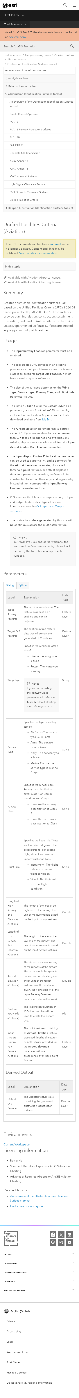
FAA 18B (15, 137)
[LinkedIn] (69, 1234)
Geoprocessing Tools (38, 55)
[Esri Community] (53, 1242)
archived (55, 244)
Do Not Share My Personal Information (29, 1382)
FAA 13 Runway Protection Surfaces (30, 129)
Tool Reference (13, 24)
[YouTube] (69, 1242)
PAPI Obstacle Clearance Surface (29, 192)
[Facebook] (53, 1234)
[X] (61, 1234)
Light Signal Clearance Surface (27, 184)
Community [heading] (10, 1263)
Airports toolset (16, 59)
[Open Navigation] (74, 5)
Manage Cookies (16, 1372)
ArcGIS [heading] (8, 1254)
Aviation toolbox (64, 55)
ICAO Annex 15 (19, 168)
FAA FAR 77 (17, 145)
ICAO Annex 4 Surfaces (23, 176)
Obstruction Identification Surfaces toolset (32, 64)
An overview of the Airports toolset (25, 70)
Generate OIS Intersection (25, 153)
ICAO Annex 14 (19, 161)
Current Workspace (16, 1144)
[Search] (65, 5)
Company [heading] (9, 1281)
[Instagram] (61, 1242)
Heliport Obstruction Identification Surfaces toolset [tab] (40, 208)
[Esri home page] (10, 5)
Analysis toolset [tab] (18, 78)
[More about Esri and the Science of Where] (11, 1239)
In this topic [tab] (12, 266)
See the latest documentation (38, 253)
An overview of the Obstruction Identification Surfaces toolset (41, 104)
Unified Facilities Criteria (24, 199)
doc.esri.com (17, 37)
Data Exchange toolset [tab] (22, 86)
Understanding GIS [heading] (15, 1272)
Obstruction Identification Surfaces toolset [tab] (35, 94)
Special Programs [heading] (14, 1290)
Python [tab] (23, 585)
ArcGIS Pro (11, 15)
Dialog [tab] (10, 585)
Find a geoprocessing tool (27, 1206)
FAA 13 (14, 121)
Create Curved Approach (24, 114)
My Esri (46, 419)
